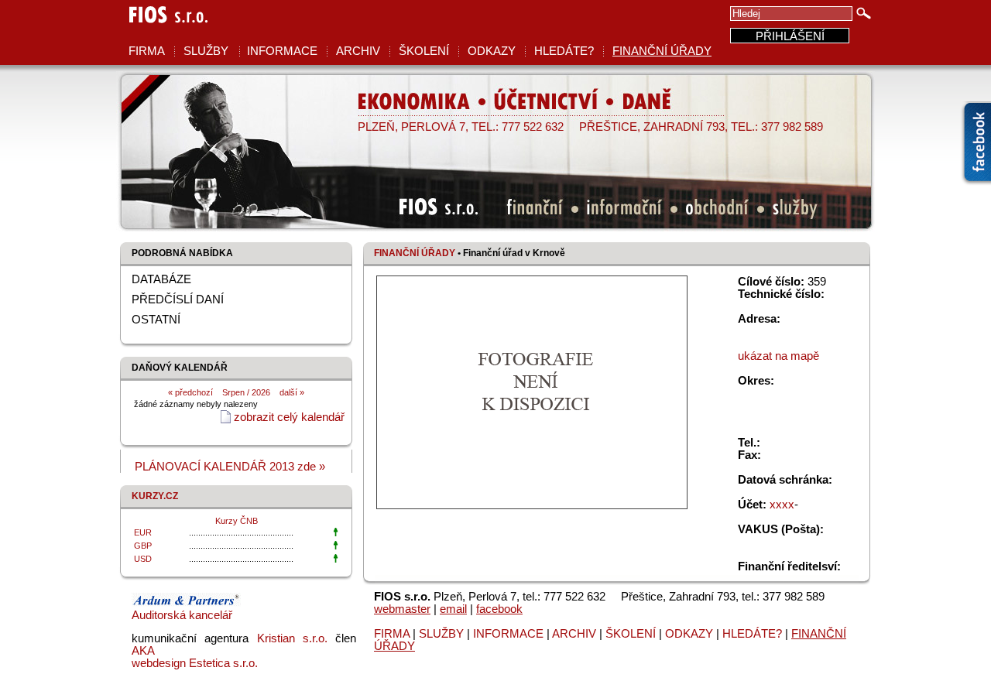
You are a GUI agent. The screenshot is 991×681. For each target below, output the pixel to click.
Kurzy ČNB (236, 520)
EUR (143, 532)
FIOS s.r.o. (164, 26)
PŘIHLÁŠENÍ (790, 36)
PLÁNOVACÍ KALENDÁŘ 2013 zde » (230, 466)
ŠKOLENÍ (424, 51)
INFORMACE (282, 51)
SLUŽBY (205, 51)
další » (291, 392)
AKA (143, 651)
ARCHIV (358, 51)
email (453, 609)
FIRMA (147, 51)
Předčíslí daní (178, 299)
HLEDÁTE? (564, 51)
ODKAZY (492, 51)
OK (864, 13)
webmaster (402, 609)
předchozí (193, 392)
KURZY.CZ (155, 496)
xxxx (782, 504)
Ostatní (156, 319)
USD (143, 558)
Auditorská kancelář (182, 615)
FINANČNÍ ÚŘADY (662, 51)
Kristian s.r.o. (292, 638)
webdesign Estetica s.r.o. (195, 663)
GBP (143, 545)
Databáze (161, 279)
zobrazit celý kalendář (289, 417)
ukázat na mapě (778, 356)
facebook (499, 609)
